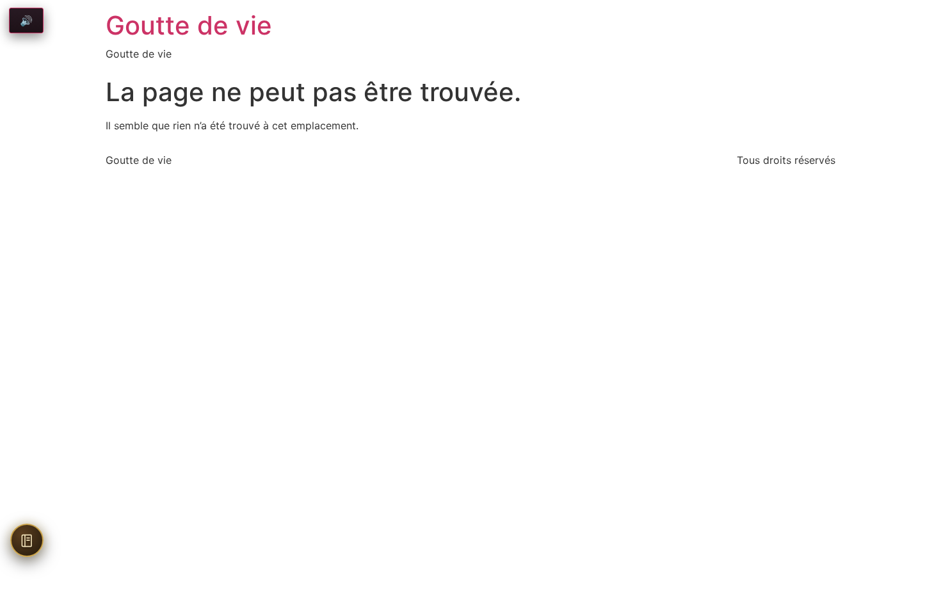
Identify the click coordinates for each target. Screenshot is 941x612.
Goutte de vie (189, 25)
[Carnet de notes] (27, 540)
